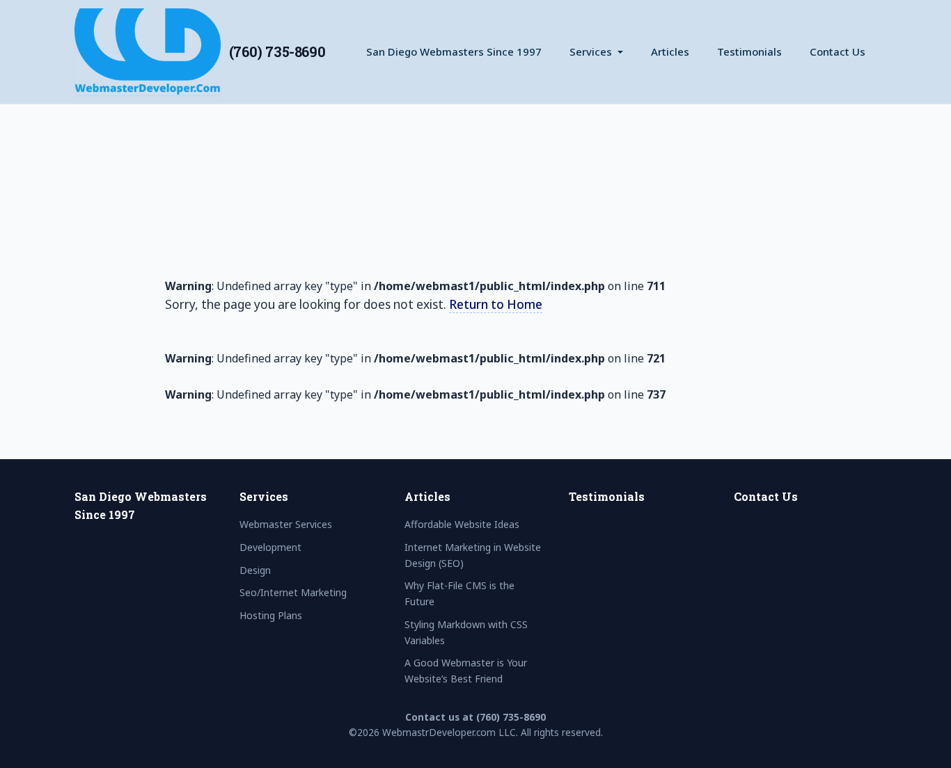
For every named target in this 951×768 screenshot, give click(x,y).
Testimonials (749, 51)
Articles (670, 51)
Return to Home (495, 304)
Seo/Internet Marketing (293, 592)
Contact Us (837, 51)
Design (255, 570)
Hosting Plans (270, 615)
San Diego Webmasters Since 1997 (454, 51)
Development (270, 547)
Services (590, 51)
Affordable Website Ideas (461, 524)
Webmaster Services (285, 524)
